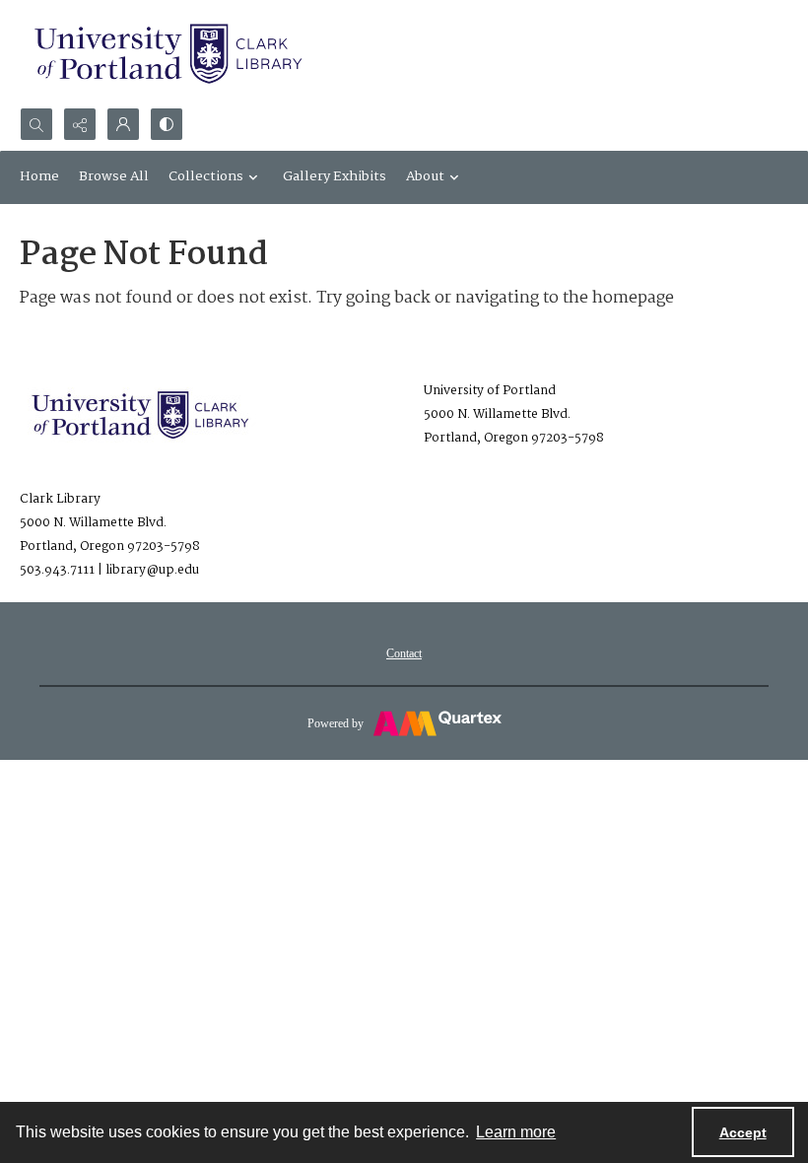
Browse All (114, 176)
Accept (743, 1132)
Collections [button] (205, 176)
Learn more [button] (516, 1132)
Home (39, 176)
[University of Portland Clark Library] (167, 54)
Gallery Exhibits (334, 176)
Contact (404, 653)
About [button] (425, 176)
